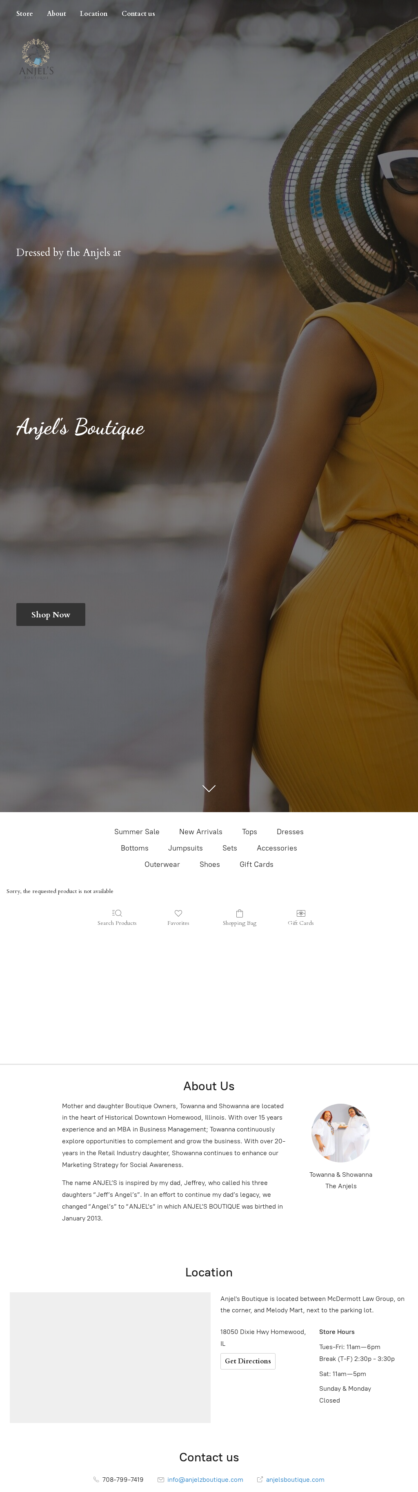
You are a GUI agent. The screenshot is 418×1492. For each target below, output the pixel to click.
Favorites (178, 923)
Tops (249, 831)
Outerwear (162, 864)
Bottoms (135, 848)
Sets (229, 848)
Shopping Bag (239, 923)
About (56, 13)
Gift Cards (256, 864)
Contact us (138, 13)
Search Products (117, 923)
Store (24, 13)
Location (94, 13)
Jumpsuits (185, 848)
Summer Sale (137, 831)
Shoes (210, 864)
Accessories (277, 848)
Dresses (290, 831)
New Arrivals (200, 831)
